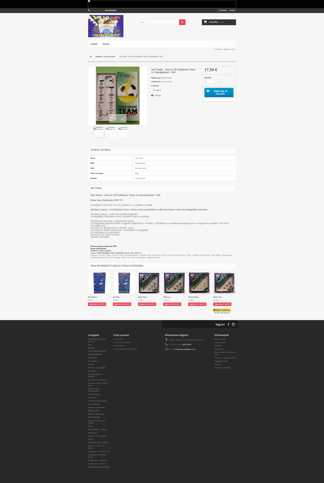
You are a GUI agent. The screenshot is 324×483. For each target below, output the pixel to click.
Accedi (232, 10)
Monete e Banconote (96, 414)
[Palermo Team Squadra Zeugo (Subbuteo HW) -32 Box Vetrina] (174, 283)
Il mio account (121, 335)
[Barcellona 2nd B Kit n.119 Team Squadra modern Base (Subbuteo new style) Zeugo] (99, 283)
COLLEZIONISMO (95, 355)
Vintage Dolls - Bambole (97, 460)
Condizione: (156, 82)
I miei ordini (118, 339)
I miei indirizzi (119, 346)
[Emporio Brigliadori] (111, 26)
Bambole (91, 348)
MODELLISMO (93, 411)
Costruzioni (92, 358)
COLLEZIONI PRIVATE (96, 351)
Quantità (207, 78)
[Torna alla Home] (90, 56)
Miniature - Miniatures (96, 407)
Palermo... (167, 297)
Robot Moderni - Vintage (97, 429)
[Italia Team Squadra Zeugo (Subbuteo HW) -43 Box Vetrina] (149, 283)
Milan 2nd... (218, 297)
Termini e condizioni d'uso (225, 358)
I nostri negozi (220, 342)
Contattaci (223, 10)
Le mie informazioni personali (125, 349)
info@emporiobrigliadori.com (184, 349)
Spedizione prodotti (222, 368)
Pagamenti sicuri (221, 361)
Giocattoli (92, 371)
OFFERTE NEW (94, 417)
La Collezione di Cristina (97, 401)
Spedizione (219, 349)
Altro (90, 345)
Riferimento (155, 78)
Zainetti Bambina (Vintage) (98, 467)
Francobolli (92, 361)
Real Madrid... (194, 297)
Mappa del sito (229, 49)
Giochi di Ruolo (94, 394)
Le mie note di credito (121, 342)
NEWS (106, 44)
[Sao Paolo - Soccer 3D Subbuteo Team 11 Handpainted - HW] (98, 132)
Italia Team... (143, 297)
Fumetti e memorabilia (97, 368)
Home (94, 44)
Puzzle (90, 426)
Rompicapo (92, 433)
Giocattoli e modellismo (97, 380)
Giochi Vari (92, 398)
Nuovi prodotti (220, 339)
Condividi (157, 90)
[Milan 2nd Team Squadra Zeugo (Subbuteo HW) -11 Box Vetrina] (224, 283)
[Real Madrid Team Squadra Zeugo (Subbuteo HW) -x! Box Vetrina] (199, 283)
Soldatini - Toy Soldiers (97, 436)
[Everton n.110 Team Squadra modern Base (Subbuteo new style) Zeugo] (124, 283)
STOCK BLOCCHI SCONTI (98, 443)
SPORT (91, 439)
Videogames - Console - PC (98, 451)
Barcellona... (93, 297)
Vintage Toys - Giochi (96, 464)
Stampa (158, 95)
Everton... (117, 297)
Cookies (218, 364)
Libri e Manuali (94, 404)
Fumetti (91, 364)
